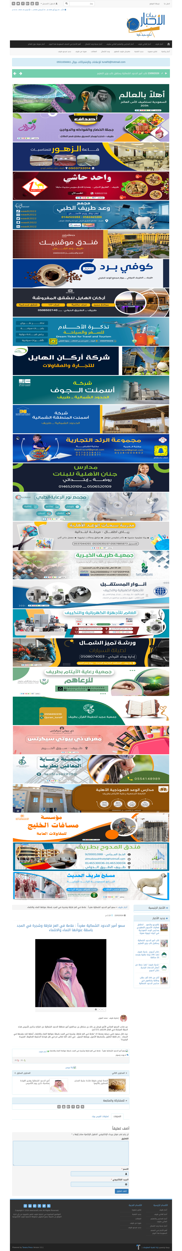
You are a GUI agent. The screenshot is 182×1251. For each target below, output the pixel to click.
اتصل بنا (167, 3)
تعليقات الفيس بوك (100, 1116)
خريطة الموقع (155, 3)
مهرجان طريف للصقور (122, 51)
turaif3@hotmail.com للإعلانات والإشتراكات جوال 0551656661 (91, 62)
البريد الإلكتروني (120, 1179)
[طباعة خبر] (96, 1009)
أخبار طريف (159, 44)
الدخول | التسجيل (49, 3)
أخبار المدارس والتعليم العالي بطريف (120, 44)
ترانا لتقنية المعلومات (151, 1247)
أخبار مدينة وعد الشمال (93, 44)
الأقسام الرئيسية (160, 1205)
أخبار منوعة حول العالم (36, 44)
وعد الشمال (105, 51)
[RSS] (14, 4)
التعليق (125, 1138)
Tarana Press (27, 1247)
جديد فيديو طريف (64, 51)
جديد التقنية (138, 51)
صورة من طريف (81, 51)
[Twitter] (18, 4)
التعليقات (117, 1116)
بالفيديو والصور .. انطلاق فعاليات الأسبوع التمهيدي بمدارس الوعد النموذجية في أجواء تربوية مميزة (148, 929)
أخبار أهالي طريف (144, 44)
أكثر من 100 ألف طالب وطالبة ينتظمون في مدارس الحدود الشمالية (149, 980)
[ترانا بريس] (138, 1247)
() (16, 1060)
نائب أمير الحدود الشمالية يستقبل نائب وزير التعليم (148, 942)
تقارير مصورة (152, 51)
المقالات (94, 51)
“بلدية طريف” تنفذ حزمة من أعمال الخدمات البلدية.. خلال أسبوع (147, 967)
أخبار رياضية (165, 51)
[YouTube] (32, 4)
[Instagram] (37, 4)
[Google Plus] (28, 4)
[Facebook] (23, 4)
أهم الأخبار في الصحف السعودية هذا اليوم (65, 44)
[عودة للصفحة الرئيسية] (145, 28)
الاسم (125, 1169)
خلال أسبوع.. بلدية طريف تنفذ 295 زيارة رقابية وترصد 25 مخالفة (115, 73)
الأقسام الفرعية (135, 1205)
